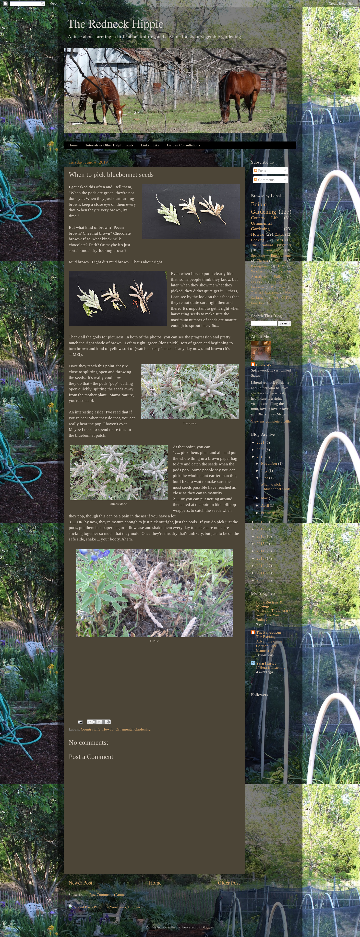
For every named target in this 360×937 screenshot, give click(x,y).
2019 (261, 457)
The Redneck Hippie (115, 23)
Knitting (280, 261)
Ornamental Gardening (133, 729)
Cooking (257, 240)
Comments (266, 180)
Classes (262, 260)
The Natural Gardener (271, 245)
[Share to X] (98, 721)
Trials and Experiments (265, 292)
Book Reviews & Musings (269, 604)
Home (73, 145)
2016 (261, 536)
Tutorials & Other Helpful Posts (109, 145)
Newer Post (80, 883)
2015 (261, 543)
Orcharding (257, 287)
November (269, 463)
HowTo (108, 729)
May (265, 498)
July (264, 470)
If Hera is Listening (271, 667)
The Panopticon (268, 632)
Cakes (279, 234)
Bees (279, 240)
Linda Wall (265, 365)
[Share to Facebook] (103, 721)
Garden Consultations (183, 145)
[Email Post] (80, 721)
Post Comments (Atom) (107, 894)
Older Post (229, 883)
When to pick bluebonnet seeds (275, 486)
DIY (281, 266)
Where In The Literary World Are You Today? (273, 615)
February (268, 513)
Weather (256, 271)
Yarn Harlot (266, 663)
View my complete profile (271, 421)
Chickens (256, 282)
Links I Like (150, 145)
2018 (261, 522)
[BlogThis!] (94, 721)
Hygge (279, 282)
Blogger (207, 927)
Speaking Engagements (271, 255)
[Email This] (89, 721)
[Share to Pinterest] (108, 721)
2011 (261, 573)
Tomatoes (271, 250)
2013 (261, 558)
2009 (261, 580)
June (265, 478)
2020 (261, 450)
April (265, 505)
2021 (261, 442)
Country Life (90, 729)
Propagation (259, 266)
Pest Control (279, 287)
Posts (261, 170)
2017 (261, 529)
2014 (261, 551)
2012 (261, 566)
